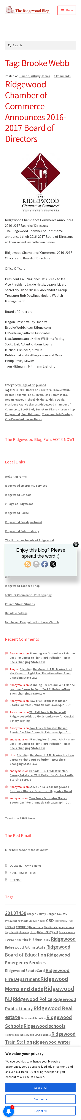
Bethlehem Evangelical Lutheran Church (32, 622)
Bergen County (36, 914)
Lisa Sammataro (55, 395)
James (45, 76)
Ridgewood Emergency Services (26, 485)
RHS (48, 939)
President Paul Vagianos (21, 404)
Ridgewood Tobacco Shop (22, 586)
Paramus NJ (11, 939)
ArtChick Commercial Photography (28, 595)
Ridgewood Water (51, 1042)
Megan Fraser (14, 399)
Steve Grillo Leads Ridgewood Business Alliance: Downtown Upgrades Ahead (41, 789)
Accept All (40, 1088)
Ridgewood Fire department (23, 522)
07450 (19, 913)
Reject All (41, 1111)
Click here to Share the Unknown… (28, 850)
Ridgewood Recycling (33, 1018)
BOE (42, 921)
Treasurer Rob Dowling (57, 414)
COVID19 (22, 927)
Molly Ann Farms (16, 476)
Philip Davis (56, 399)
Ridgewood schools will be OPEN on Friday (28, 1034)
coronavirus (63, 920)
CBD (50, 920)
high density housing (17, 932)
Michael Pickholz (35, 399)
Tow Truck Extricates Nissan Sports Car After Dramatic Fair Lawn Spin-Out (40, 703)
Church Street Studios (20, 604)
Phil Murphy (37, 939)
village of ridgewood (32, 385)
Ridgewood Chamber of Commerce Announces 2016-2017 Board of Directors (35, 111)
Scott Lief (27, 409)
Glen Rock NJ (51, 927)
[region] (40, 1083)
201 (9, 913)
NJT (56, 932)
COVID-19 (10, 927)
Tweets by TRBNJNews (20, 818)
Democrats (36, 927)
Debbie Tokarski (16, 395)
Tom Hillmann (30, 414)
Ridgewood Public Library (22, 531)
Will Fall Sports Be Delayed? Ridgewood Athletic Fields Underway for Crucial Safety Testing (42, 716)
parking (23, 939)
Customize (41, 1099)
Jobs (33, 932)
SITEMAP (15, 880)
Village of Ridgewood (19, 504)
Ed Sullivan (35, 395)
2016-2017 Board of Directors (31, 390)
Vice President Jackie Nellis (23, 419)
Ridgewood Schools (18, 495)
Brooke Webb (61, 390)
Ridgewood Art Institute (25, 947)
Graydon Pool (66, 927)
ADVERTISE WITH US (23, 873)
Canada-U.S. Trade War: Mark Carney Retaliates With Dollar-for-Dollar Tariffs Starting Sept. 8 (41, 775)
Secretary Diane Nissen (51, 409)
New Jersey (45, 932)
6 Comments (62, 76)
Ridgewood (63, 939)
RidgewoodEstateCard (25, 970)
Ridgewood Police (17, 513)
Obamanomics (67, 932)
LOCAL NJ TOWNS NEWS (25, 865)
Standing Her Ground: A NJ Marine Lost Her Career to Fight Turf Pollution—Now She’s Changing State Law (42, 657)
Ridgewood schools (44, 1026)
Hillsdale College (16, 613)
